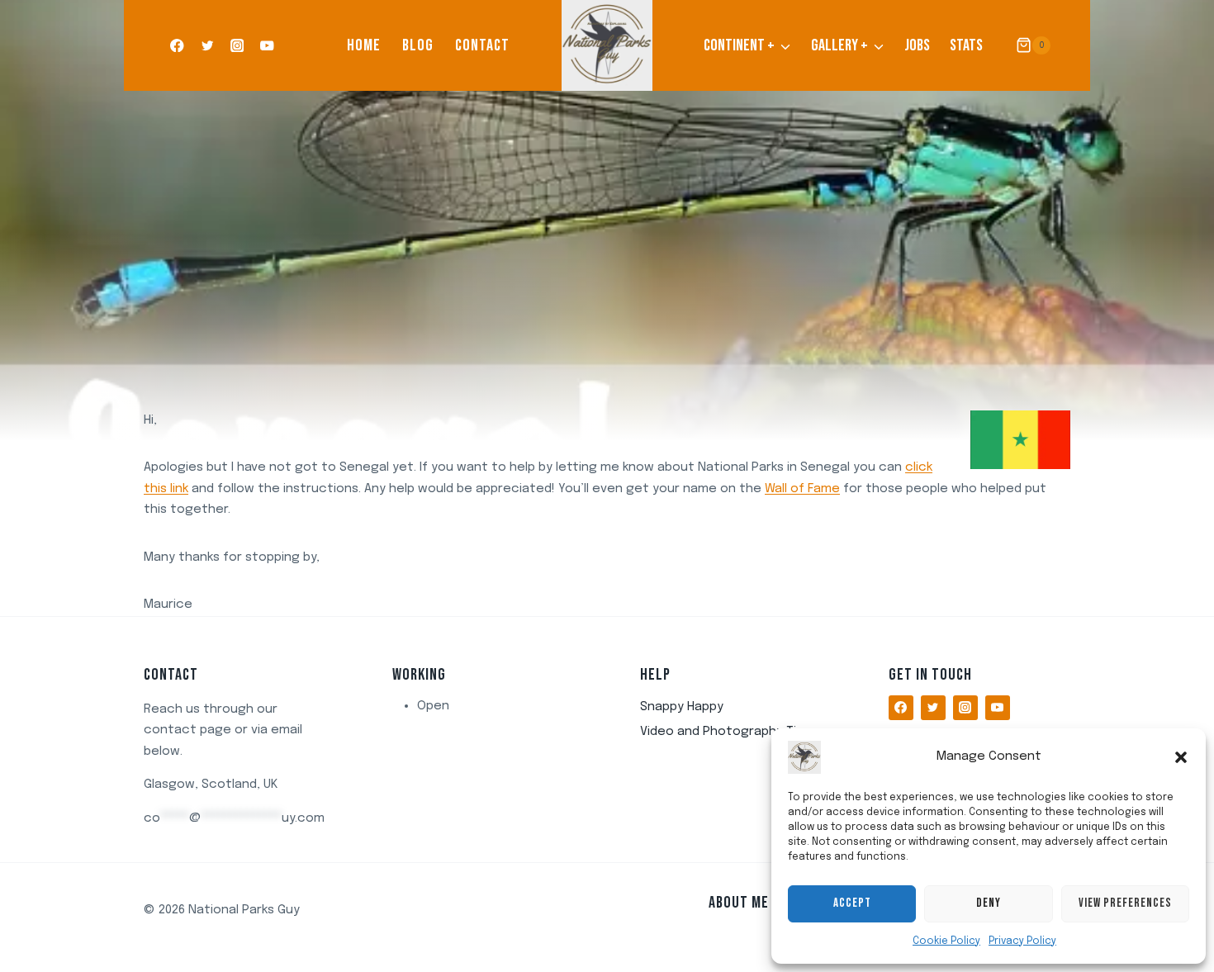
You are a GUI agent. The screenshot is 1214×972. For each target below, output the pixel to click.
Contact (482, 45)
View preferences (1125, 903)
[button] (1181, 757)
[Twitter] (207, 45)
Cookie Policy (946, 941)
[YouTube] (267, 45)
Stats (966, 45)
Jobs (917, 45)
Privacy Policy (1022, 941)
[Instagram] (237, 45)
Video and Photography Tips (725, 731)
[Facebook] (177, 45)
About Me (739, 903)
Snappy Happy (681, 707)
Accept (852, 903)
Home (364, 45)
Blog (418, 45)
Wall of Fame (802, 488)
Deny (988, 903)
